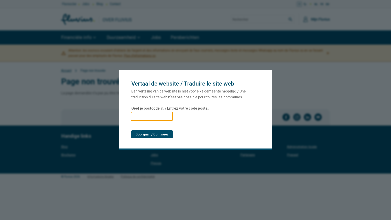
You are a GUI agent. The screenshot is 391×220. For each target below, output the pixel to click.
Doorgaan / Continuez (152, 134)
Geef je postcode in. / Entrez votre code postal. (170, 108)
